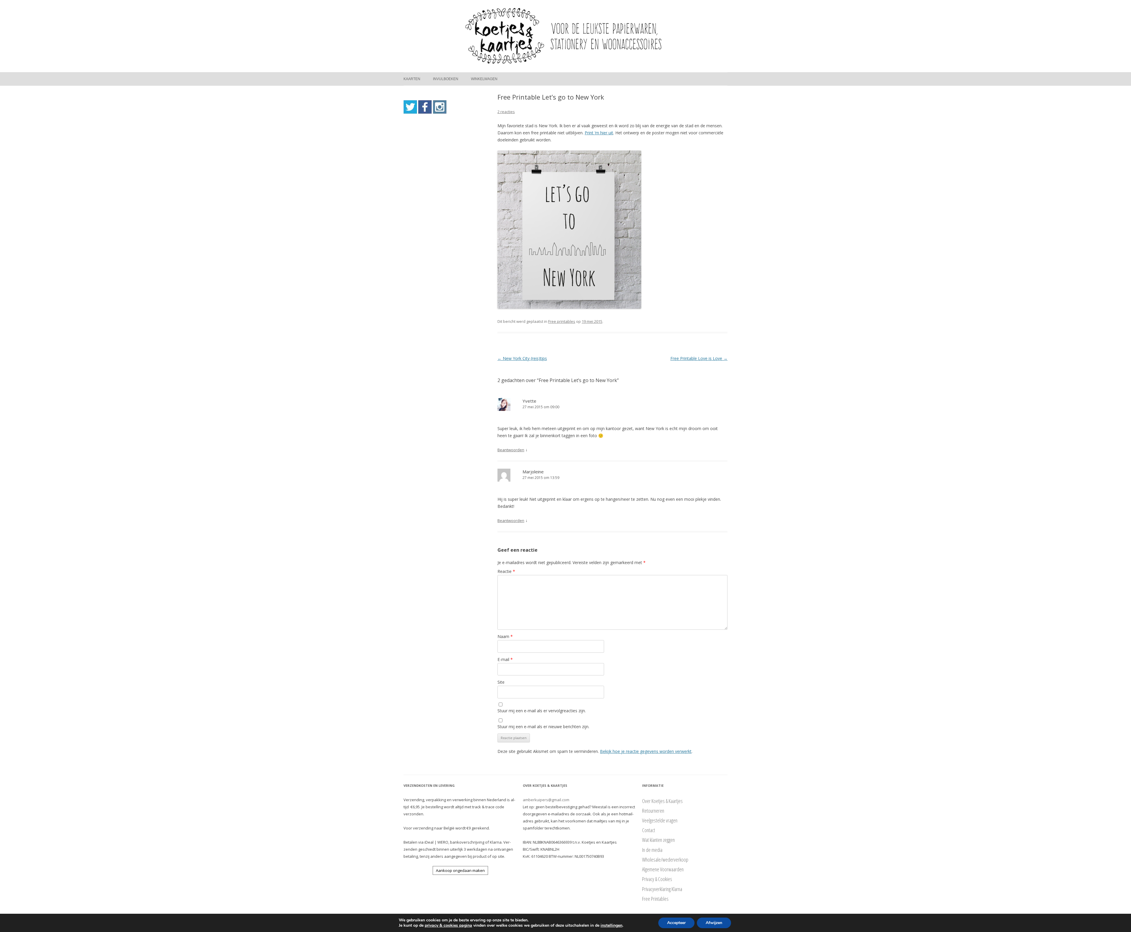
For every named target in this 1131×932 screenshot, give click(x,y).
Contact (648, 830)
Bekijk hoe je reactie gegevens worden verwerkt (646, 751)
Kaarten (412, 79)
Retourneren (653, 810)
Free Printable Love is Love (698, 358)
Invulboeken (445, 79)
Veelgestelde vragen (659, 820)
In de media (652, 849)
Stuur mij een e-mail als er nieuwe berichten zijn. (543, 726)
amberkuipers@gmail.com (546, 799)
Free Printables (655, 898)
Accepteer (676, 923)
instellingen (611, 925)
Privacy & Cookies (657, 879)
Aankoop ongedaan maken (460, 870)
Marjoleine (533, 472)
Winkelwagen (484, 79)
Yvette (529, 401)
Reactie (506, 571)
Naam (505, 636)
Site (501, 682)
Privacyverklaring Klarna (662, 889)
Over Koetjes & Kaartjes (662, 800)
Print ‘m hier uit (599, 132)
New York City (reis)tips (522, 358)
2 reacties (506, 111)
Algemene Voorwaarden (663, 869)
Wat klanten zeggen (658, 839)
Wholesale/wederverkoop (665, 859)
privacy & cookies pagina (448, 925)
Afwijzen (714, 923)
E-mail (505, 659)
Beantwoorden (510, 449)
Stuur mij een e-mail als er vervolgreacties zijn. (541, 710)
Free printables (561, 321)
